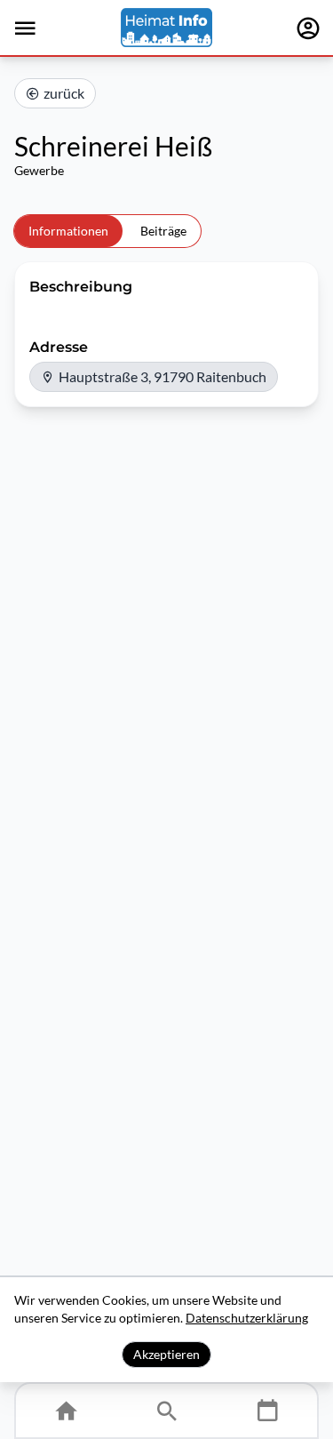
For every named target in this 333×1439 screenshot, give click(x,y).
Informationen (68, 230)
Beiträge (163, 230)
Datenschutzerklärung (247, 1317)
